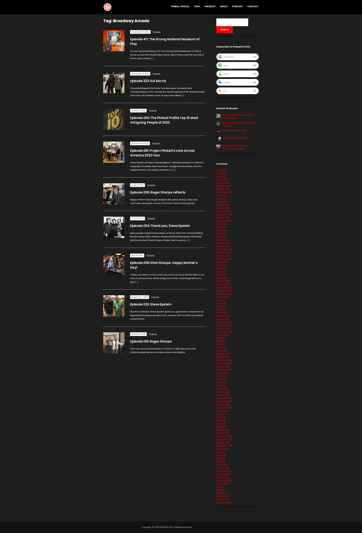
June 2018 (221, 455)
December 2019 (224, 398)
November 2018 (223, 439)
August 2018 (222, 448)
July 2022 (220, 299)
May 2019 (220, 420)
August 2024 (222, 223)
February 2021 (223, 353)
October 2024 (223, 217)
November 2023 (224, 252)
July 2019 (220, 413)
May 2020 (221, 382)
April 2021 (220, 347)
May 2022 (221, 306)
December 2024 (224, 211)
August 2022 (222, 296)
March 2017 (221, 493)
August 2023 (222, 261)
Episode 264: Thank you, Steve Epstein (160, 226)
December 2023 (224, 249)
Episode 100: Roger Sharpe (151, 341)
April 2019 (220, 423)
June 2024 (221, 230)
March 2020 (222, 388)
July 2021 (220, 337)
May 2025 (221, 198)
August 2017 (222, 483)
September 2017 (224, 480)
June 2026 (221, 173)
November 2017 (223, 474)
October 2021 (222, 328)
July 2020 (221, 375)
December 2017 (224, 470)
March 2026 (222, 179)
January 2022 (223, 318)
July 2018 (220, 451)
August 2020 (222, 372)
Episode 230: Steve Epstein (151, 304)
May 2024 (221, 233)
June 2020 (221, 379)
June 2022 (221, 303)
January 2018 (222, 467)
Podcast (237, 6)
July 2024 (221, 227)
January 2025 (223, 208)
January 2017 (222, 499)
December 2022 (224, 287)
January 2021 (222, 356)
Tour (197, 6)
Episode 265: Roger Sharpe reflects (157, 192)
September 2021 (224, 331)
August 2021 (222, 334)
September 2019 (224, 407)
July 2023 (220, 265)
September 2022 (224, 293)
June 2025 (221, 195)
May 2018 (220, 458)
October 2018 (223, 442)
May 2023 (221, 271)
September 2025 (224, 192)
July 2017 (220, 486)
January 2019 (222, 432)
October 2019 (223, 404)
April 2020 (221, 385)
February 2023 (223, 280)
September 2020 (224, 369)
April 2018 (220, 461)
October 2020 (223, 366)
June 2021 (221, 341)
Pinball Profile (180, 6)
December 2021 (224, 322)
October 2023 (223, 255)
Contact (252, 6)
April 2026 (221, 176)
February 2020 (223, 391)
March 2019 (221, 426)
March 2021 (221, 350)
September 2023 (224, 258)
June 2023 (221, 268)
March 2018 (221, 464)
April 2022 (221, 309)
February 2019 (223, 429)
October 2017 (223, 477)
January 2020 (223, 394)
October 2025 (223, 189)
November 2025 (224, 185)
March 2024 (222, 239)
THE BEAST (210, 6)
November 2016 (223, 502)
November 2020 (224, 363)
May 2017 (220, 489)
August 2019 (222, 410)
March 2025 (222, 201)
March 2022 (222, 312)
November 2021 (223, 325)
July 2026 (221, 170)
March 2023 (222, 277)
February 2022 (223, 315)
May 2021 (220, 344)
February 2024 (223, 242)
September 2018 (224, 445)
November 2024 (224, 214)
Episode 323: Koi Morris (148, 81)
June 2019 (221, 417)
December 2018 (224, 436)
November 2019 (223, 401)
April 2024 (221, 236)
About (224, 6)
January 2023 (223, 284)
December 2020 (224, 360)
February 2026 (223, 182)
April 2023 (221, 274)
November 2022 (224, 290)
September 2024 (224, 220)
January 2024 (223, 246)
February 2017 (223, 496)
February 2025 (223, 204)
